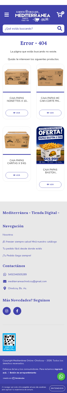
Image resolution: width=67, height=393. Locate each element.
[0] (60, 15)
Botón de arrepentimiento (23, 372)
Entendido (57, 388)
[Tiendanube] (14, 378)
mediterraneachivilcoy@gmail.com (27, 281)
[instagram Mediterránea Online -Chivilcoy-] (7, 311)
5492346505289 (17, 274)
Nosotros (8, 234)
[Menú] (7, 14)
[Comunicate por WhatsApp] (61, 377)
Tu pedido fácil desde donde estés (22, 248)
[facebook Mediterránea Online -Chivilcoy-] (17, 311)
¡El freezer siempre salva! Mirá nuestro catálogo (30, 241)
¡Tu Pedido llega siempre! (17, 255)
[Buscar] (60, 28)
